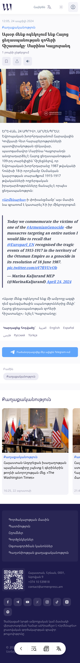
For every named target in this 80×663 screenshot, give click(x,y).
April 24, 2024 (59, 281)
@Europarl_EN (20, 244)
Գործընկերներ (21, 539)
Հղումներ (16, 532)
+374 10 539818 (39, 582)
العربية (42, 328)
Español (68, 328)
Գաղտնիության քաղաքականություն (39, 552)
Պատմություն (19, 526)
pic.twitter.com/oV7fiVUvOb (32, 267)
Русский (19, 335)
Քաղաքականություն (21, 376)
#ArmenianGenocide (45, 227)
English (55, 328)
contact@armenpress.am (45, 587)
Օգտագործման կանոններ (31, 546)
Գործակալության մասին (29, 519)
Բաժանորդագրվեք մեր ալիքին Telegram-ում (43, 352)
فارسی (7, 335)
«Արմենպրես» (14, 199)
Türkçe (32, 335)
